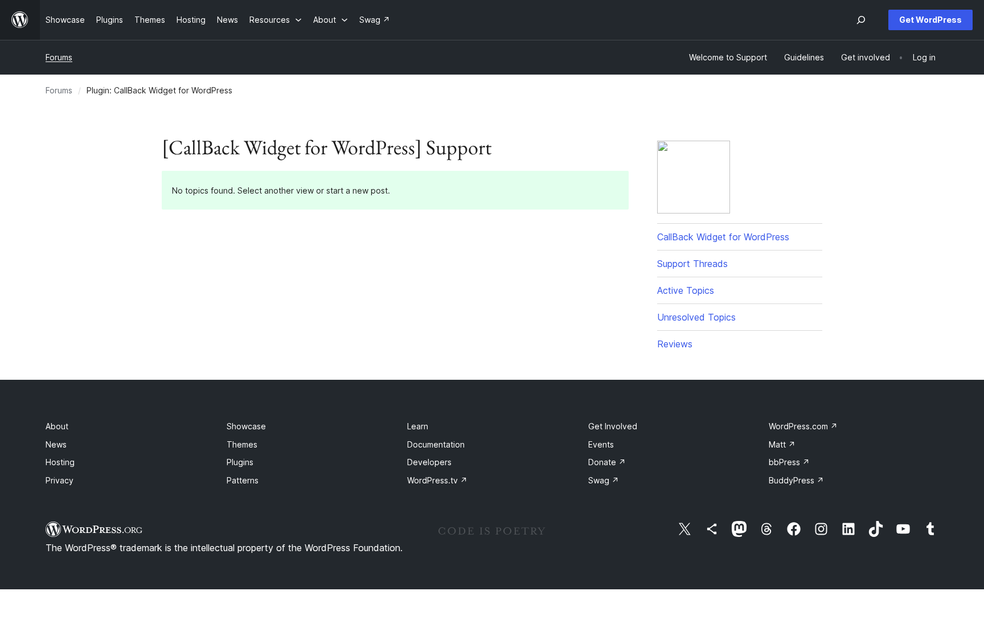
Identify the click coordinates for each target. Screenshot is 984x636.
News (56, 444)
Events (601, 444)
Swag (603, 480)
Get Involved (612, 426)
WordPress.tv (437, 480)
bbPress (789, 462)
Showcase (246, 426)
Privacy (59, 480)
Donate (607, 462)
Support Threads (692, 263)
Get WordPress (930, 19)
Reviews (674, 344)
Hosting (60, 462)
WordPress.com (803, 426)
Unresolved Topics (696, 317)
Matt (782, 444)
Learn (417, 426)
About (57, 426)
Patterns (243, 480)
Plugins (240, 462)
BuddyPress (796, 480)
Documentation (436, 444)
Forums (59, 57)
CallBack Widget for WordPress (723, 237)
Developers (429, 462)
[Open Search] (861, 20)
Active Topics (685, 290)
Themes (242, 444)
